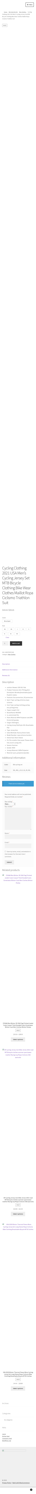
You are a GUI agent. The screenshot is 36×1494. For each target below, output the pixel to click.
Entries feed (5, 1436)
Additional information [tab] (9, 670)
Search (18, 1490)
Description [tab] (6, 664)
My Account (6, 1490)
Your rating (9, 801)
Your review (9, 806)
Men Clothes (22, 12)
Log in (4, 1434)
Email (7, 842)
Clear (7, 637)
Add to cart (16, 643)
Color (4, 618)
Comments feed (7, 1438)
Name (7, 833)
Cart (27, 1489)
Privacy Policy (6, 1483)
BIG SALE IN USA (13, 12)
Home (5, 12)
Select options (18, 1039)
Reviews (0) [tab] (6, 675)
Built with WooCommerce (21, 1483)
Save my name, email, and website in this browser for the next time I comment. (18, 854)
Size (3, 626)
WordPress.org (6, 1441)
